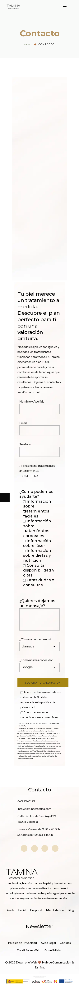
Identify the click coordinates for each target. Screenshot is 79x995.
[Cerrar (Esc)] (5, 990)
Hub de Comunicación (56, 962)
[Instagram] (24, 848)
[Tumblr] (44, 848)
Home (28, 44)
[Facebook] (34, 848)
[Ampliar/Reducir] (33, 990)
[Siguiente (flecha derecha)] (5, 497)
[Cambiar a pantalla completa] (24, 990)
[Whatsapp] (55, 848)
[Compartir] (14, 990)
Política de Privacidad (25, 759)
